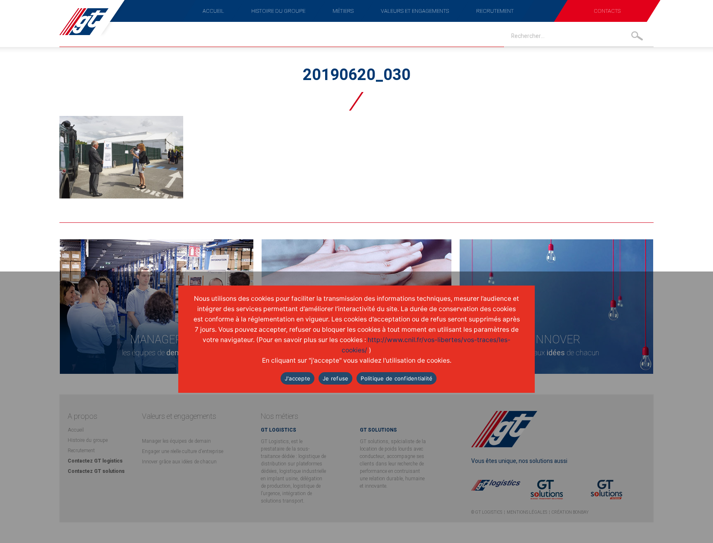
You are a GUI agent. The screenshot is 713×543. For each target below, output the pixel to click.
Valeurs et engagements (415, 11)
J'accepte (297, 378)
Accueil (213, 11)
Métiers (343, 11)
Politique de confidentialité (396, 378)
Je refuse (335, 378)
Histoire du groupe (278, 11)
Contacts (607, 11)
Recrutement (495, 11)
